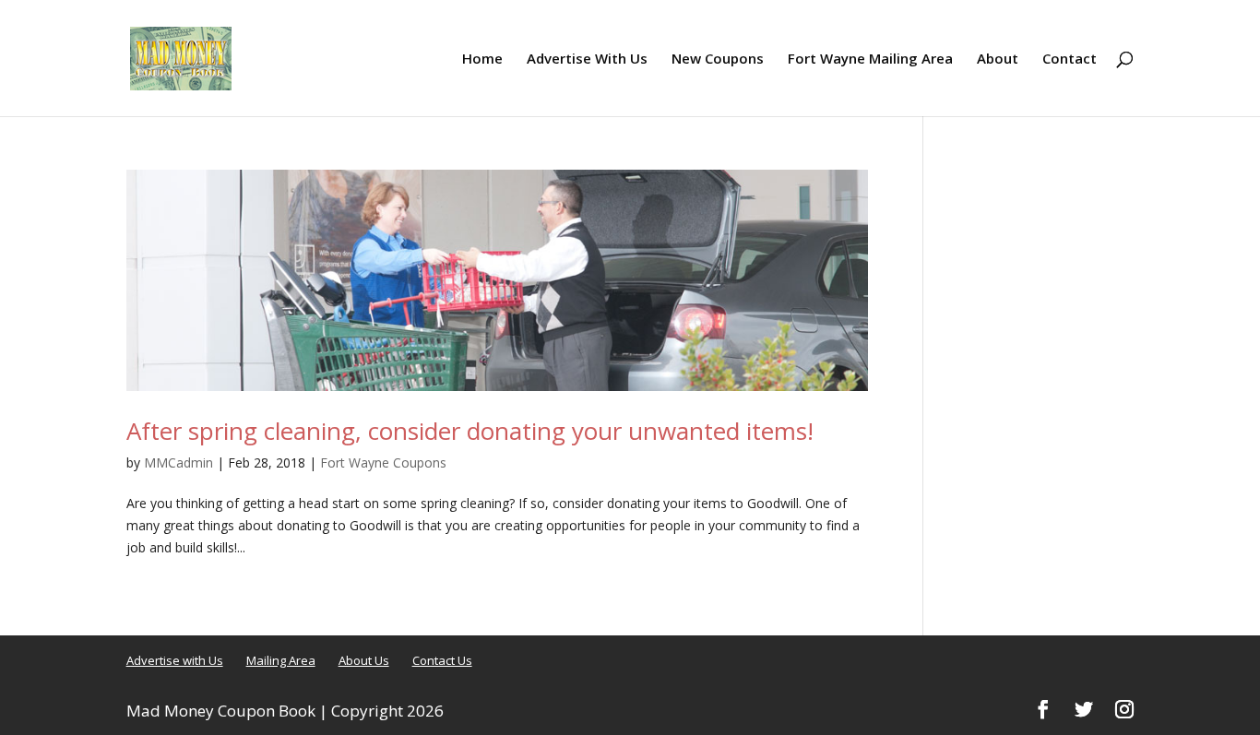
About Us (364, 660)
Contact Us (442, 660)
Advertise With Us (587, 59)
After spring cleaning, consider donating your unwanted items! (470, 430)
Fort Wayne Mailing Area (870, 59)
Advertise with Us (174, 660)
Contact (1069, 59)
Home (482, 59)
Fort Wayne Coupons (383, 462)
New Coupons (718, 59)
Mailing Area (280, 660)
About (997, 59)
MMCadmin (178, 462)
